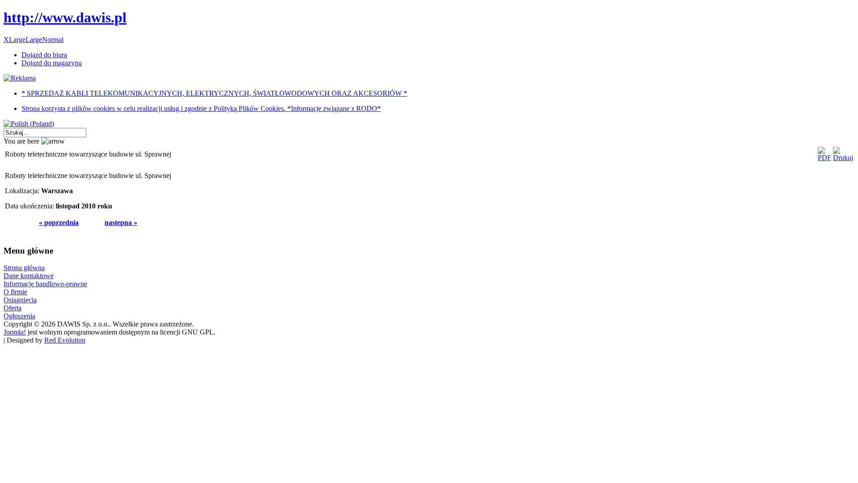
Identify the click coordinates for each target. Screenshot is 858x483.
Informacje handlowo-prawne (45, 284)
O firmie (15, 292)
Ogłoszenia (19, 316)
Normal (52, 39)
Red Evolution (64, 340)
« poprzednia (59, 222)
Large (33, 39)
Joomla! (15, 332)
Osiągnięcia (20, 300)
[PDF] (824, 157)
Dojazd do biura (44, 55)
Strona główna (24, 267)
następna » (121, 222)
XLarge (14, 39)
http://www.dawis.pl (65, 17)
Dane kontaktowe (29, 276)
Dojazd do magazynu (51, 63)
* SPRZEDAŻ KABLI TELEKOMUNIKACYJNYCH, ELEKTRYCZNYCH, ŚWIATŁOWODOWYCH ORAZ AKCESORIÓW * (214, 93)
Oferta (12, 308)
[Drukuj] (843, 157)
